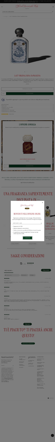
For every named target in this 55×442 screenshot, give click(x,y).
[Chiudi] (42, 202)
